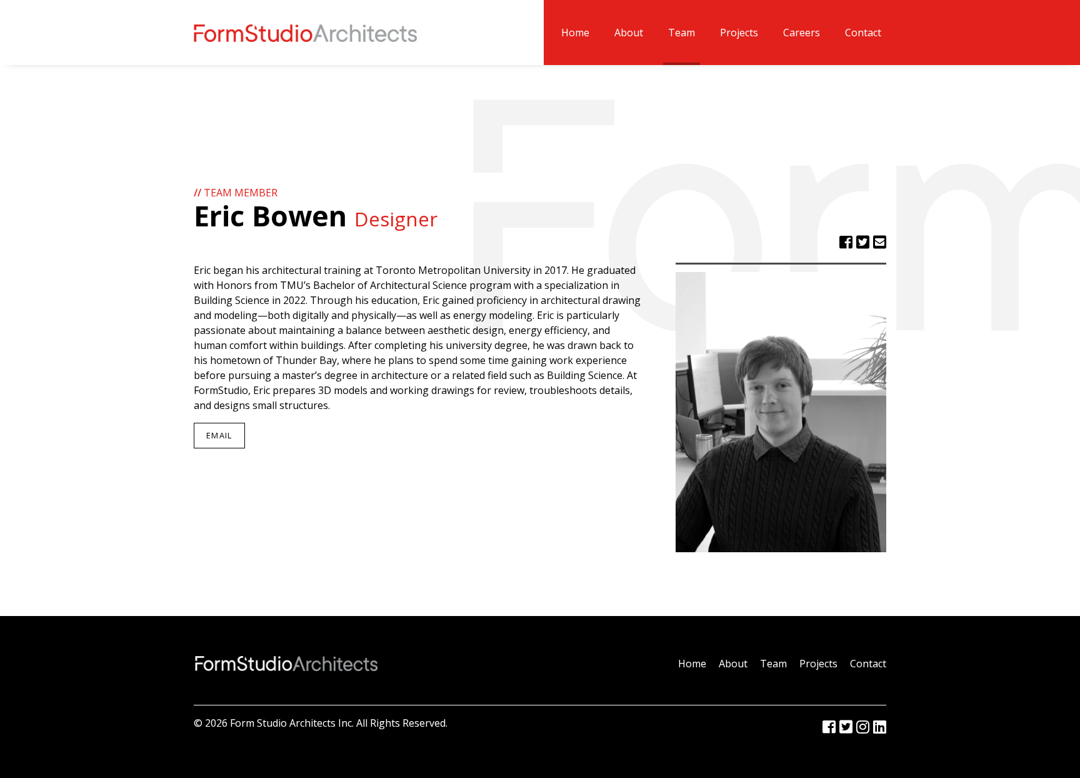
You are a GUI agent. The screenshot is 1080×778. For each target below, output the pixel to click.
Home (575, 32)
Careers (801, 32)
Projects (739, 32)
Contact (863, 32)
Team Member (236, 193)
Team (681, 32)
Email (219, 435)
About (628, 32)
